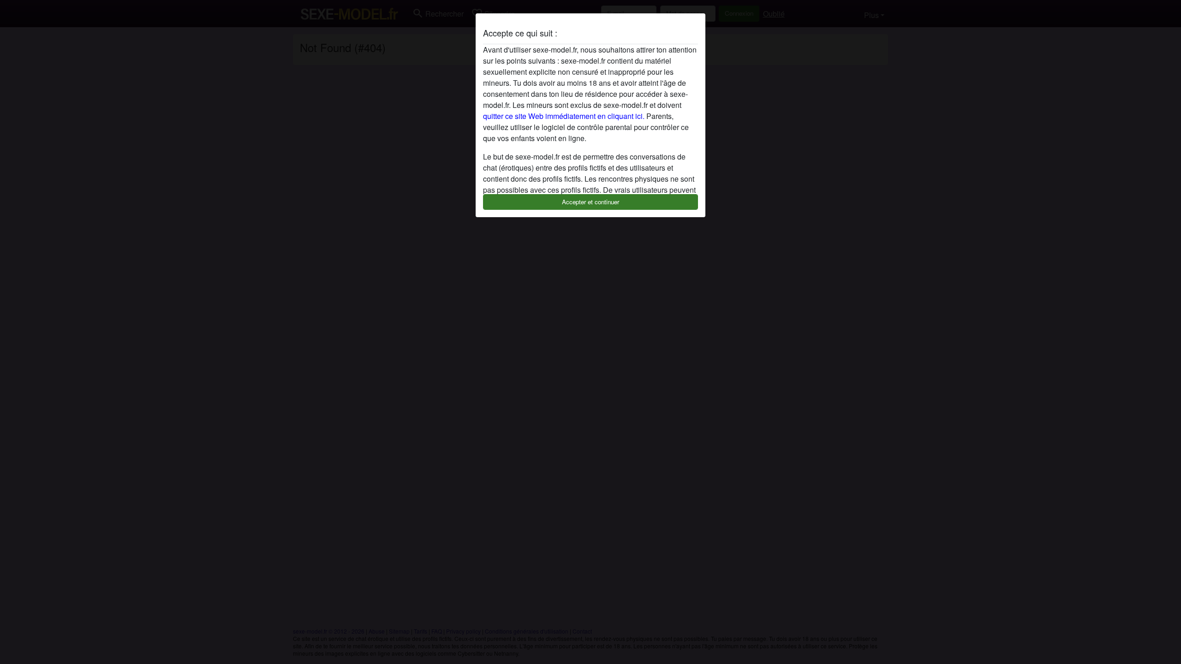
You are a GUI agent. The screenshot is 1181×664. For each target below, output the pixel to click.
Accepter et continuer (590, 201)
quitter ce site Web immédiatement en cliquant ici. (563, 116)
